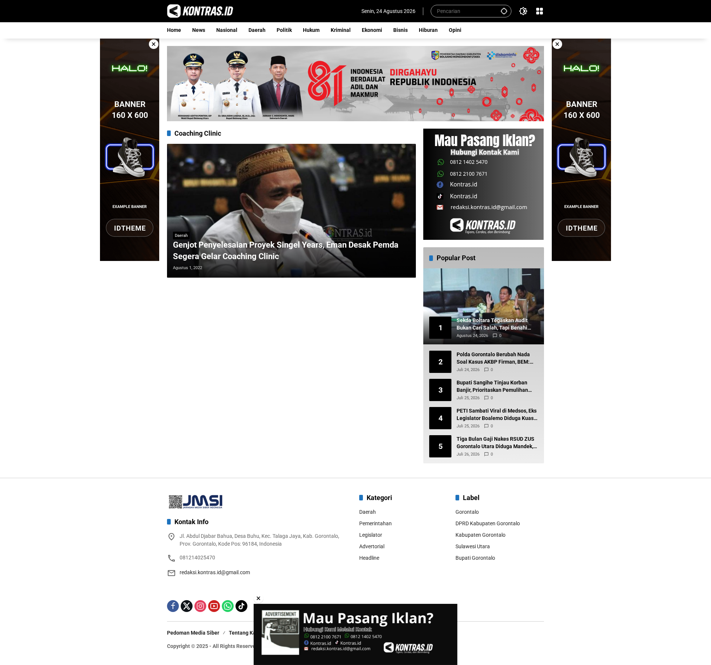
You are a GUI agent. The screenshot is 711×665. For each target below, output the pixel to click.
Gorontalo (467, 512)
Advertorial (371, 546)
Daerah (181, 235)
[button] (504, 11)
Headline (369, 558)
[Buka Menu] (539, 11)
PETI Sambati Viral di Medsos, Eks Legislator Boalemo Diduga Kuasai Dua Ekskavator (497, 415)
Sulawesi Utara (472, 546)
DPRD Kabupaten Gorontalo (487, 523)
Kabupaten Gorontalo (480, 535)
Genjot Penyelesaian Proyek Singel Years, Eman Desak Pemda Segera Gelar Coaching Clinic (285, 250)
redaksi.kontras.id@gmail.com (215, 572)
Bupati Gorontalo (475, 558)
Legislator (370, 535)
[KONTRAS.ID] (200, 11)
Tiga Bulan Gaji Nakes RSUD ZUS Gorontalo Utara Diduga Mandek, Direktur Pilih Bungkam (495, 443)
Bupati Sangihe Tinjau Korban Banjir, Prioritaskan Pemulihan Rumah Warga (492, 387)
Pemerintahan (375, 523)
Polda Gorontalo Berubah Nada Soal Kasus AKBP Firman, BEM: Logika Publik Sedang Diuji (493, 358)
